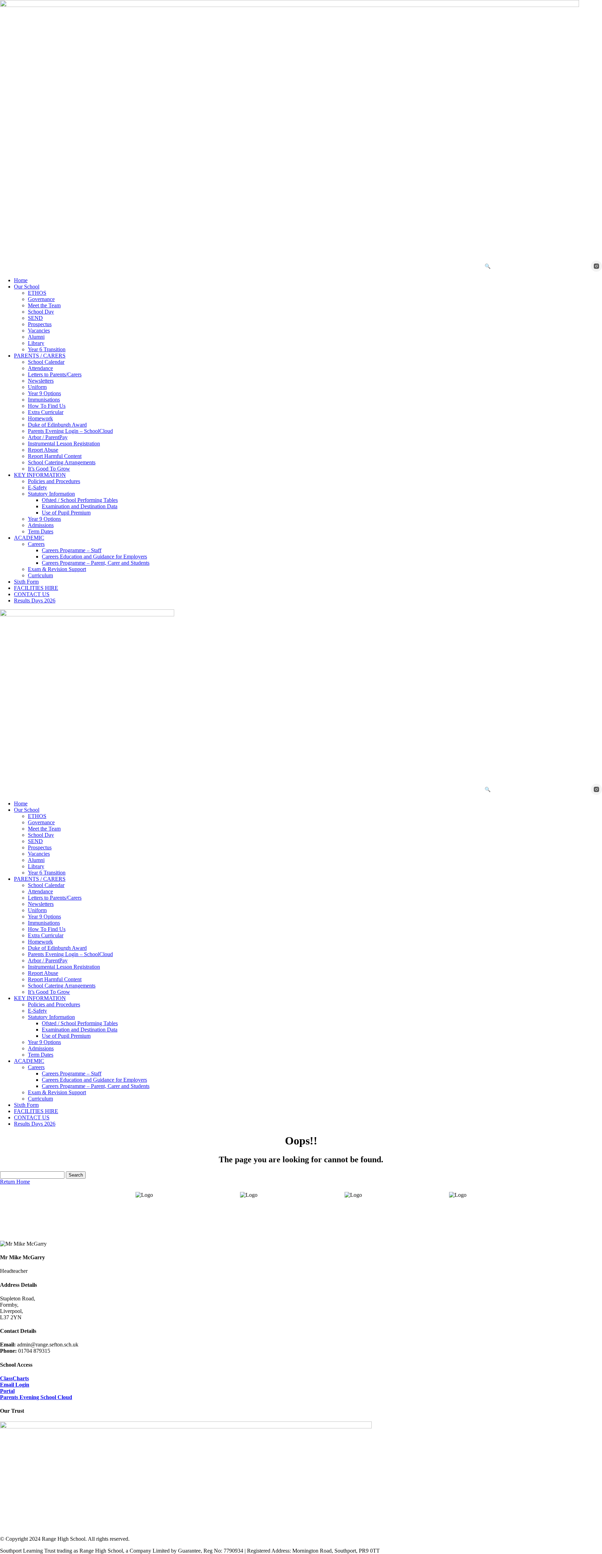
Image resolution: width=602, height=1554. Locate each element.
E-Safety (37, 487)
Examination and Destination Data (79, 506)
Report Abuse (43, 450)
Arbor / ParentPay (48, 437)
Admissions (41, 525)
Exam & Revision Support (57, 569)
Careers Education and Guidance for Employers (94, 557)
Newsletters (41, 381)
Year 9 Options (44, 393)
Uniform (37, 387)
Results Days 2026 (34, 600)
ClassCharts (14, 1378)
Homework (40, 418)
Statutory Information (51, 494)
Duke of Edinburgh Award (57, 425)
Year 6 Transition (46, 349)
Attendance (40, 368)
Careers (36, 544)
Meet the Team (44, 305)
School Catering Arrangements (61, 462)
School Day (41, 312)
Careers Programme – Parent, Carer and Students (95, 563)
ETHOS (37, 293)
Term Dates (40, 531)
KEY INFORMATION (40, 475)
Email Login (14, 1385)
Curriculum (40, 575)
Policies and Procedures (54, 481)
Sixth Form (26, 582)
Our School (26, 287)
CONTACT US (31, 594)
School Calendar (46, 362)
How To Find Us (46, 406)
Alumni (36, 337)
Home (21, 280)
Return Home (15, 1182)
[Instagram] (596, 266)
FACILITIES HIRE (36, 588)
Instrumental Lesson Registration (64, 443)
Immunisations (44, 400)
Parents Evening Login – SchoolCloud (70, 431)
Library (36, 343)
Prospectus (40, 324)
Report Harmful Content (55, 456)
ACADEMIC (29, 538)
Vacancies (39, 330)
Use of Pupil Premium (66, 513)
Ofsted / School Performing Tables (80, 500)
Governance (41, 299)
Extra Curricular (45, 412)
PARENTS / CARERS (39, 356)
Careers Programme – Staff (71, 550)
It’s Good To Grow (49, 469)
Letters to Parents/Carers (55, 374)
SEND (35, 318)
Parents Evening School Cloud (36, 1397)
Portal (7, 1391)
